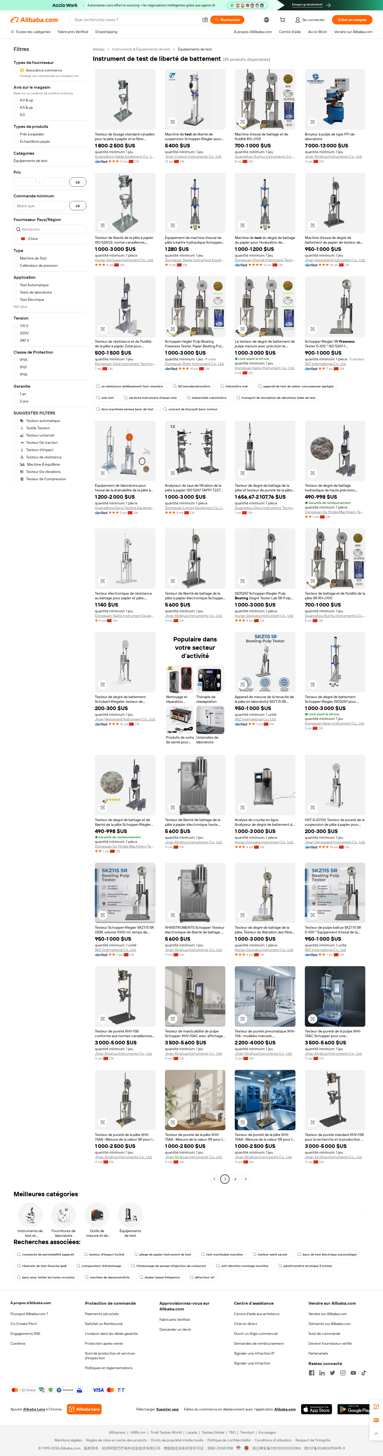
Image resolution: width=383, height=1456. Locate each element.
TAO (232, 1432)
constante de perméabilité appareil (48, 1254)
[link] (376, 1406)
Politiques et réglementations (109, 1368)
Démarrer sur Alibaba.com (329, 1324)
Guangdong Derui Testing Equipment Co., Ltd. (125, 508)
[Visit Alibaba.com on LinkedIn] (322, 1373)
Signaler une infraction (252, 1363)
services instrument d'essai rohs (153, 398)
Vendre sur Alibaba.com (327, 1314)
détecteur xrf (204, 1277)
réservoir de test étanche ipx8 (44, 1266)
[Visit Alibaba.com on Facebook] (311, 1373)
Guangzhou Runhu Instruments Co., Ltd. (265, 156)
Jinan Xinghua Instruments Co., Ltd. (333, 156)
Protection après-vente (104, 1343)
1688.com (138, 1432)
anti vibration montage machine (244, 1266)
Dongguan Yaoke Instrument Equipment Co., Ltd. (195, 260)
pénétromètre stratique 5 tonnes (307, 1266)
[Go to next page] (245, 1179)
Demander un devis (175, 1329)
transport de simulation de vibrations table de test (279, 398)
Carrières (18, 1343)
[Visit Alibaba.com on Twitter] (332, 1373)
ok (78, 182)
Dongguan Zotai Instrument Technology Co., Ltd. (125, 364)
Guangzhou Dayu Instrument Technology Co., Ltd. (265, 508)
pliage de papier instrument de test (165, 1254)
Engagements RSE (25, 1333)
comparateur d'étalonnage (101, 1266)
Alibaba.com (285, 1409)
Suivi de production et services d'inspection (110, 1355)
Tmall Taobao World (166, 1432)
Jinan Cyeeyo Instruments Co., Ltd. (193, 156)
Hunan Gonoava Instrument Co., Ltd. (124, 260)
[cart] (283, 20)
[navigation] (50, 615)
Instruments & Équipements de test (141, 49)
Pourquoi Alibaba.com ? (29, 1314)
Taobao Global (213, 1432)
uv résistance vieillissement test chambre (132, 386)
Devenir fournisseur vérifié (330, 1343)
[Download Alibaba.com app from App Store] (316, 1409)
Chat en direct (245, 1324)
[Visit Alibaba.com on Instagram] (343, 1373)
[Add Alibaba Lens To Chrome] (84, 1409)
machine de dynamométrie (109, 1277)
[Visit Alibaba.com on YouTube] (353, 1373)
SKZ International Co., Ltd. (325, 364)
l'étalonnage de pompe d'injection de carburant (171, 1266)
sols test (107, 398)
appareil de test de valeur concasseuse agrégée (298, 386)
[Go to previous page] (214, 1179)
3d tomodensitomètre (194, 386)
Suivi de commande (324, 1333)
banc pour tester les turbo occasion (48, 1277)
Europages (267, 1432)
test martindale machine (224, 1254)
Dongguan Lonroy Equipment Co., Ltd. (195, 508)
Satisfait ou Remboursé (104, 1324)
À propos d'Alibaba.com (30, 1303)
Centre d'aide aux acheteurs (257, 1314)
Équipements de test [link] (195, 49)
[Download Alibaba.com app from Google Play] (355, 1409)
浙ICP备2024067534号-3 (324, 1448)
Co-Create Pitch (23, 1324)
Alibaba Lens (34, 1409)
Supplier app (167, 1409)
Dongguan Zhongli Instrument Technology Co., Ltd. (265, 260)
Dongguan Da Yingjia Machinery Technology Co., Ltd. (335, 512)
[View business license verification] (238, 1448)
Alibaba (98, 49)
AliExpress (117, 1432)
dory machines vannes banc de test (127, 409)
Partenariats (318, 1353)
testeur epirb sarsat (272, 1254)
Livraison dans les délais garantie (111, 1333)
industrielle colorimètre (209, 398)
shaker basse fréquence (162, 1277)
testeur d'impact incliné (106, 1254)
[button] (205, 20)
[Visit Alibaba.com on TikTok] (364, 1373)
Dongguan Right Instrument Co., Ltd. (194, 364)
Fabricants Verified (174, 1319)
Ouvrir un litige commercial (255, 1333)
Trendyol (247, 1432)
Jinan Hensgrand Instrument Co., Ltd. (335, 260)
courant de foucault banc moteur (193, 409)
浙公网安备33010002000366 (276, 1448)
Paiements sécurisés (102, 1314)
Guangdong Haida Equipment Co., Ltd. (125, 156)
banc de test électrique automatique (329, 1254)
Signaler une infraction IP (254, 1353)
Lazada (191, 1432)
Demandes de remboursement (259, 1343)
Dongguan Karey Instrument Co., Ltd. (264, 368)
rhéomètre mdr (236, 386)
